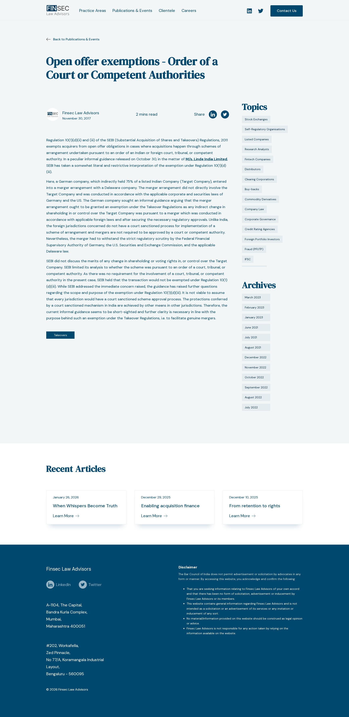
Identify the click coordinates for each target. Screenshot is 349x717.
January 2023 (254, 317)
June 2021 (251, 327)
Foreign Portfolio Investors (262, 239)
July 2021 (251, 337)
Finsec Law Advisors (80, 112)
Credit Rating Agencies (260, 229)
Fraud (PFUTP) (254, 249)
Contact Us (286, 10)
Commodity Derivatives (260, 199)
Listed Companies (257, 139)
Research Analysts (257, 149)
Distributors (253, 169)
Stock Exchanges (256, 119)
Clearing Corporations (259, 179)
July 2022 (251, 407)
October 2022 (254, 377)
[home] (58, 10)
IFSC (248, 259)
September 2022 (256, 387)
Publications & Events (132, 10)
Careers (189, 10)
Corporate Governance (260, 219)
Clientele (167, 10)
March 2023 (253, 297)
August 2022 (253, 397)
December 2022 (255, 357)
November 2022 (255, 367)
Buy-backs (252, 189)
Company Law (254, 209)
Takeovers (60, 335)
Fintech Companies (257, 159)
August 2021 (253, 347)
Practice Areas (92, 10)
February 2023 (254, 307)
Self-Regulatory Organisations (265, 129)
